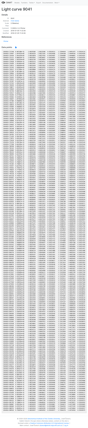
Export (38, 3)
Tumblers (24, 3)
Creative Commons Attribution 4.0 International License (49, 423)
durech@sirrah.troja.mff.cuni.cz (51, 425)
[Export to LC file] (16, 47)
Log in (66, 425)
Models (17, 3)
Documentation (47, 3)
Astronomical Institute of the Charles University (43, 419)
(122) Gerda (15, 21)
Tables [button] (31, 3)
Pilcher (6, 41)
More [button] (56, 3)
